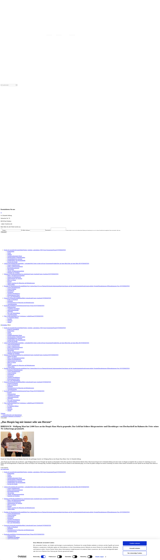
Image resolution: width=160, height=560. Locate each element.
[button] (3, 413)
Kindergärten (10, 251)
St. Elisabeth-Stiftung (12, 317)
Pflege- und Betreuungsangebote (15, 275)
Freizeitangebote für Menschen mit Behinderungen (20, 302)
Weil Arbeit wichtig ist (36, 263)
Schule (9, 253)
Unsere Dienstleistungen (13, 287)
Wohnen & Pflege (8, 274)
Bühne (19, 274)
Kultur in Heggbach (12, 299)
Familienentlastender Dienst (14, 256)
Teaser (54, 250)
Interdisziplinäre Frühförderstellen (16, 257)
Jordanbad (10, 301)
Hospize (9, 281)
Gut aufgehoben (25, 274)
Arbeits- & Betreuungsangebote (15, 271)
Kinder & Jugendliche (10, 250)
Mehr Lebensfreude (27, 298)
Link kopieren (4, 467)
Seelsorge (9, 320)
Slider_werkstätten (25, 263)
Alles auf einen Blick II (74, 263)
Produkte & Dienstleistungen (11, 286)
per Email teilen (5, 469)
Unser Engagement (48, 250)
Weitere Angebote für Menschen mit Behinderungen (21, 283)
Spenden (9, 319)
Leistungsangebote (57, 286)
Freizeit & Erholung (9, 298)
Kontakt (18, 250)
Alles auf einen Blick (62, 263)
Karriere (6, 305)
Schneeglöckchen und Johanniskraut (12, 415)
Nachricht (47, 230)
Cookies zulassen (135, 543)
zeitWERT (10, 311)
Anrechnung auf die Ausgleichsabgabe (72, 286)
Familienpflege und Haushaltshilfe (16, 260)
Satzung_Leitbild (26, 316)
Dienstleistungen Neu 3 (114, 286)
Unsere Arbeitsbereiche (13, 265)
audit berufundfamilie (13, 310)
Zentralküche (10, 290)
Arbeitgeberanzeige (21, 305)
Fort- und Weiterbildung (13, 296)
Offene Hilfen (11, 284)
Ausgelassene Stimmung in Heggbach (11, 416)
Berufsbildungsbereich (13, 268)
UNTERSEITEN (61, 250)
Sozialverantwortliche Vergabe (90, 286)
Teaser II (32, 305)
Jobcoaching (10, 269)
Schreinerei (10, 292)
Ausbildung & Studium (13, 308)
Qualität (54, 263)
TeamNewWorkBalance (13, 293)
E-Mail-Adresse (25, 230)
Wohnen (9, 254)
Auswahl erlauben (135, 548)
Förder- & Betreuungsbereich (15, 266)
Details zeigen (99, 556)
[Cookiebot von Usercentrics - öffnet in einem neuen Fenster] (22, 556)
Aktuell (9, 322)
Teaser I (28, 305)
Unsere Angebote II (44, 274)
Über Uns (6, 316)
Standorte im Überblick (13, 272)
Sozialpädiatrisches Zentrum (14, 259)
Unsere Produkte (11, 289)
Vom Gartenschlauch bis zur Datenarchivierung (39, 286)
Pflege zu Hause (11, 280)
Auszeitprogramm (12, 304)
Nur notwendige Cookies (135, 553)
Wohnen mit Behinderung (14, 277)
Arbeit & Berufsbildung (10, 263)
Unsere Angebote (34, 274)
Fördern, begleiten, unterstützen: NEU (33, 250)
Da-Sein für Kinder (12, 262)
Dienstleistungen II (103, 286)
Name (4, 230)
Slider (21, 250)
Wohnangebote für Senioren (14, 278)
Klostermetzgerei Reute (13, 295)
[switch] (59, 556)
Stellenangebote (11, 307)
